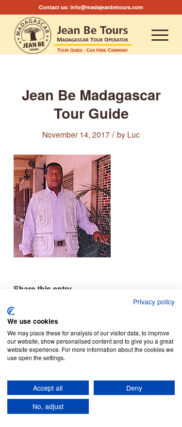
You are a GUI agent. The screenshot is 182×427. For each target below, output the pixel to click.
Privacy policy (154, 301)
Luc (133, 134)
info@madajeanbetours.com (106, 7)
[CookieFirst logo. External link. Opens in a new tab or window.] (11, 311)
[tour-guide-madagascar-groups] (75, 34)
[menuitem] (155, 34)
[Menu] (155, 34)
